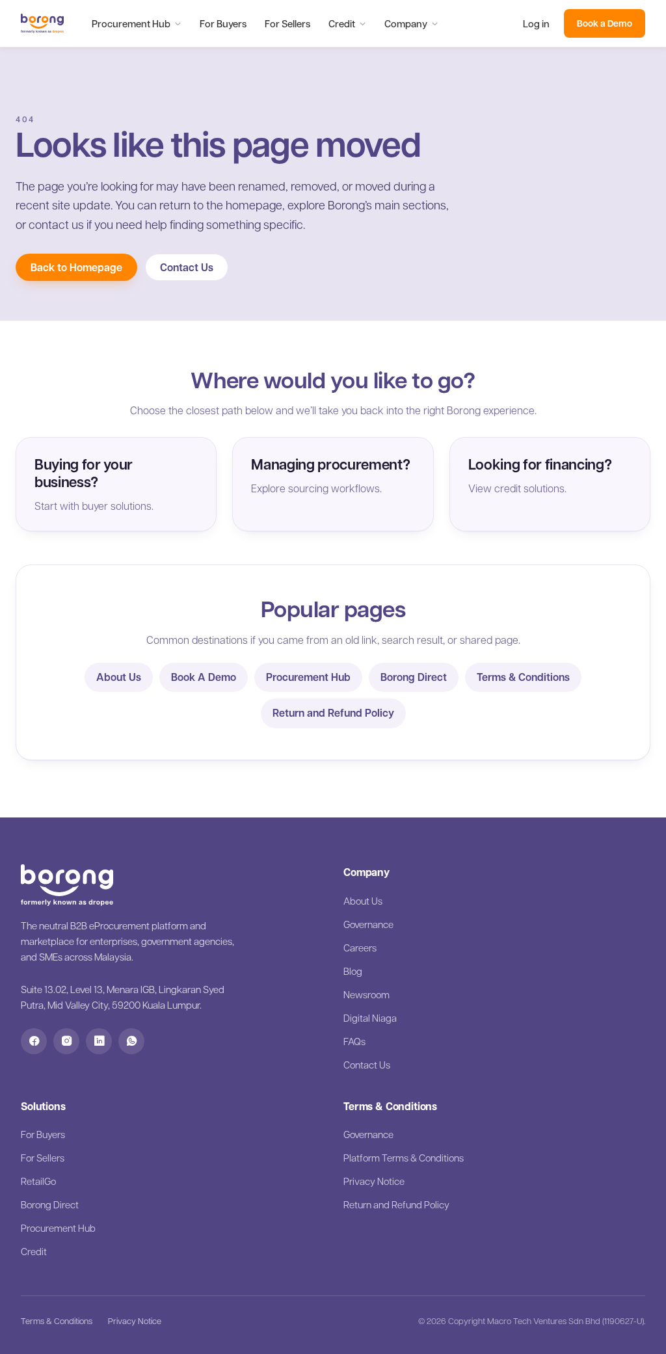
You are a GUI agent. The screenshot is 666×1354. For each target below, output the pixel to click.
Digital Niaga (370, 1017)
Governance (368, 924)
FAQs (354, 1041)
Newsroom (366, 994)
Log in (536, 23)
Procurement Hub (131, 23)
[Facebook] (34, 1041)
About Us (118, 677)
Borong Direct (413, 677)
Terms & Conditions (523, 677)
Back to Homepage (76, 267)
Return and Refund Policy (333, 713)
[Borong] (42, 23)
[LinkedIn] (99, 1041)
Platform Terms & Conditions (403, 1157)
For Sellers (287, 23)
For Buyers (223, 23)
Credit (341, 23)
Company (405, 23)
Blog (352, 970)
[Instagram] (66, 1041)
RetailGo (38, 1181)
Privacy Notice (374, 1181)
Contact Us (186, 267)
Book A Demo (203, 677)
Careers (360, 947)
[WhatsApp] (131, 1041)
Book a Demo (604, 23)
